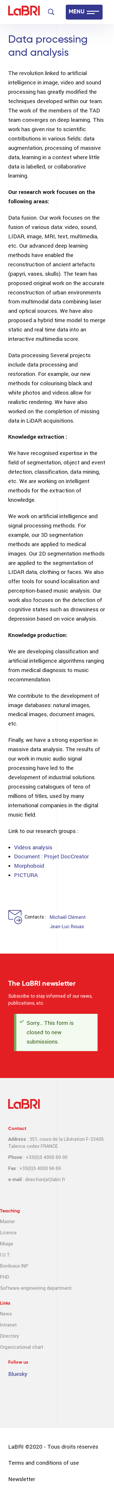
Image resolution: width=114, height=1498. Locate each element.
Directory (9, 1336)
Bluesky (17, 1374)
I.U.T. (5, 1255)
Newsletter (21, 1479)
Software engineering (23, 1288)
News (6, 1314)
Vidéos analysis (33, 847)
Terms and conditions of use (43, 1462)
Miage (6, 1244)
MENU (76, 12)
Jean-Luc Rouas (67, 926)
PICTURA (26, 875)
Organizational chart (21, 1347)
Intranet (8, 1325)
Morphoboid (29, 865)
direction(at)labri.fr (45, 1179)
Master (7, 1221)
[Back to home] (24, 12)
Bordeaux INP (14, 1266)
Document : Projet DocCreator (51, 856)
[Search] (51, 12)
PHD (4, 1277)
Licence (8, 1232)
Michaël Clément (68, 917)
